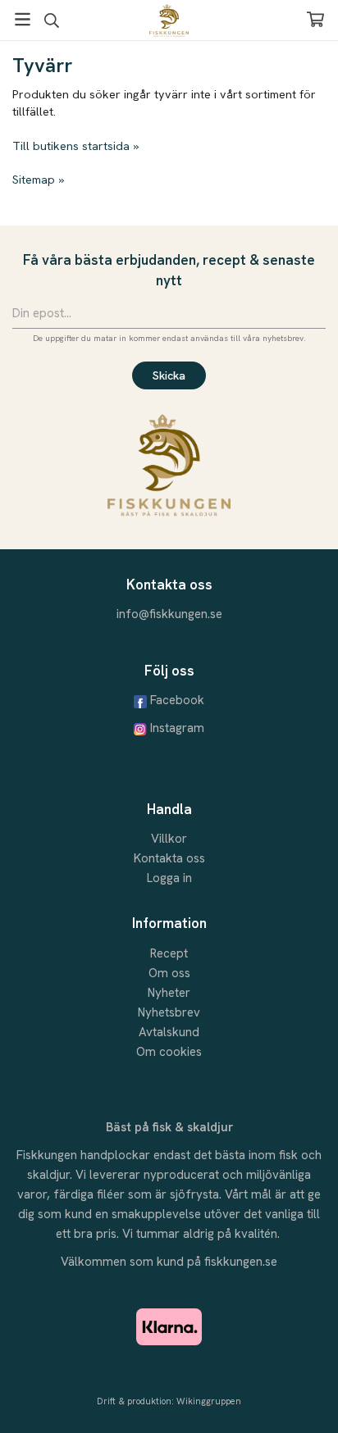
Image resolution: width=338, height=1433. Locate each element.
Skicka (169, 375)
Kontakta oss (169, 858)
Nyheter (169, 993)
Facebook (177, 700)
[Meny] (22, 19)
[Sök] (51, 20)
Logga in (169, 878)
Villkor (169, 838)
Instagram (177, 728)
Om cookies (169, 1052)
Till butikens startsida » (75, 146)
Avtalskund (169, 1032)
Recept (169, 953)
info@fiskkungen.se (169, 614)
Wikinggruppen (208, 1401)
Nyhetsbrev (169, 1012)
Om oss (169, 973)
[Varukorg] (315, 19)
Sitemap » (38, 179)
